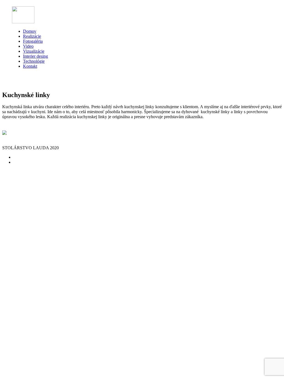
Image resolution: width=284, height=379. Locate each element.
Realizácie (32, 36)
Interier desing (35, 56)
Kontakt (30, 66)
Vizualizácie (33, 51)
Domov (29, 31)
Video (28, 46)
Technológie (34, 61)
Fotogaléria (33, 41)
